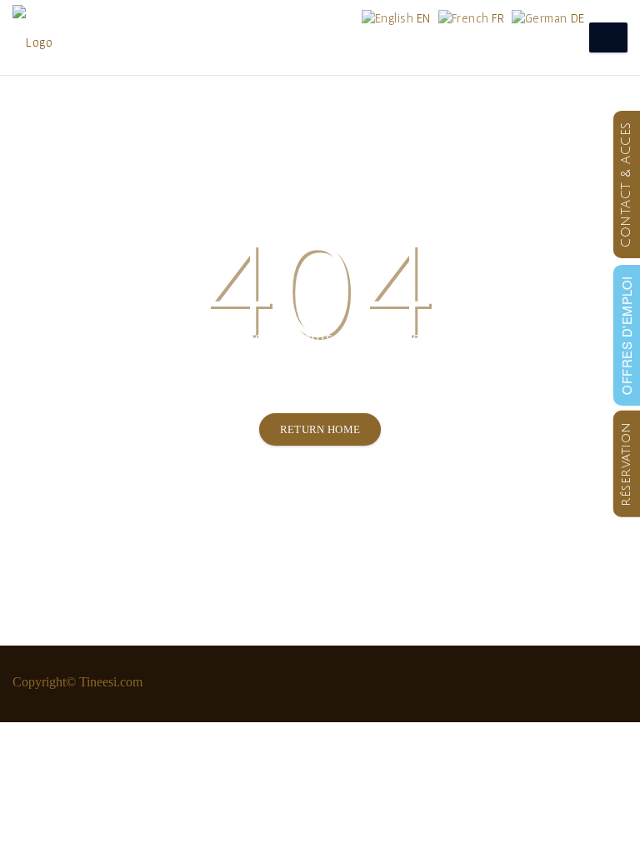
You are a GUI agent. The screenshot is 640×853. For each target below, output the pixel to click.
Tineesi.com (110, 682)
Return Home (320, 429)
